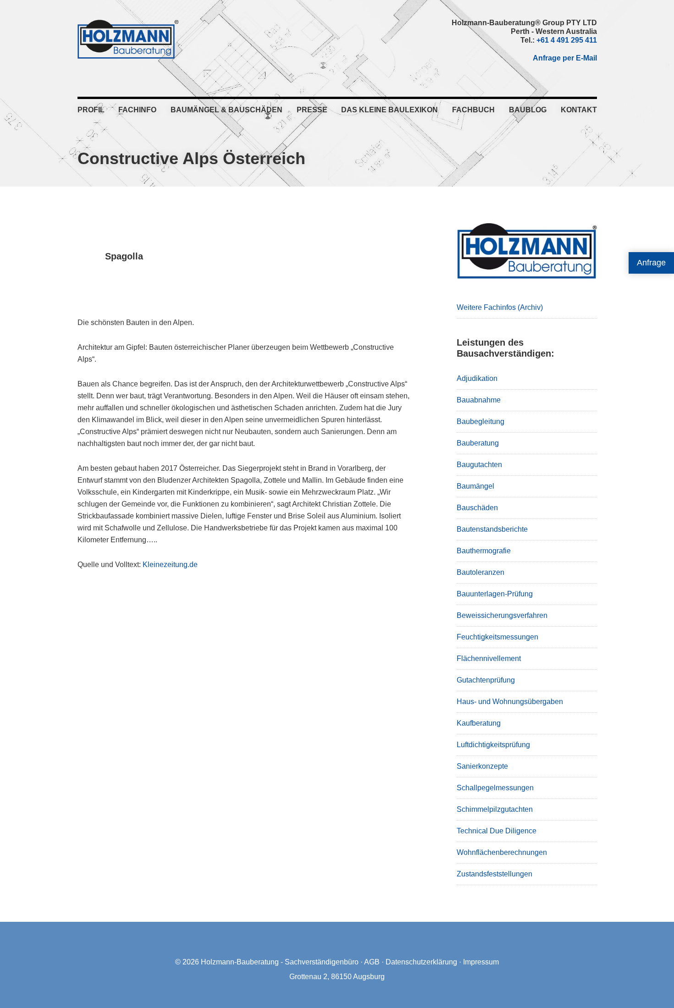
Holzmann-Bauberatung (128, 39)
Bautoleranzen (480, 572)
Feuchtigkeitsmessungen (497, 637)
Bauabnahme (479, 400)
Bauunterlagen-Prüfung (495, 594)
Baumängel (475, 486)
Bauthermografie (484, 551)
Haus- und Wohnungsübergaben (510, 701)
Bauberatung (478, 443)
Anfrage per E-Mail (565, 58)
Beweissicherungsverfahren (502, 615)
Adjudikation (477, 378)
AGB (372, 962)
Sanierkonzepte (482, 766)
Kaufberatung (479, 723)
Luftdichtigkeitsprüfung (493, 745)
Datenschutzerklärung (421, 962)
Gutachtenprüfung (486, 680)
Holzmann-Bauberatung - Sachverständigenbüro (280, 962)
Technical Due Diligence (496, 831)
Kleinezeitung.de (170, 564)
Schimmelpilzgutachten (495, 809)
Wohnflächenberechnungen (502, 852)
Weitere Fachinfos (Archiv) (500, 307)
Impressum (481, 962)
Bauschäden (477, 508)
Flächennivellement (489, 658)
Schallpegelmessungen (495, 788)
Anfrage (651, 262)
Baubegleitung (480, 421)
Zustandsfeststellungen (494, 874)
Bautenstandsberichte (492, 529)
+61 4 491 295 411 (566, 40)
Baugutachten (479, 464)
